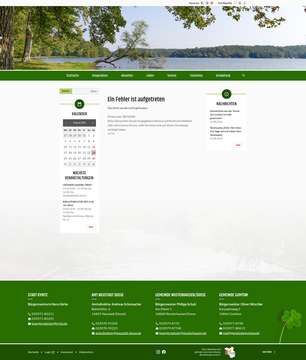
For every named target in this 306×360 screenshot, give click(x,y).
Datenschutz (86, 351)
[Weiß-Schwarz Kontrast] (207, 3)
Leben (150, 75)
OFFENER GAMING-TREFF (77, 184)
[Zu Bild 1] (151, 67)
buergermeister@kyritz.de (49, 323)
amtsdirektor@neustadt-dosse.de (118, 333)
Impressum (67, 351)
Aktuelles (127, 75)
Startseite (72, 75)
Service (171, 75)
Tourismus (196, 75)
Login (50, 352)
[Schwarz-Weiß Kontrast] (202, 3)
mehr (91, 227)
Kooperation (100, 75)
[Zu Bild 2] (155, 67)
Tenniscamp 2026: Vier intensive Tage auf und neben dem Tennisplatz (226, 131)
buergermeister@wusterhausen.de (182, 333)
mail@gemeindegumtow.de (241, 333)
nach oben (267, 352)
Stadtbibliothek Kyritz (74, 195)
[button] (293, 37)
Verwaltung (223, 75)
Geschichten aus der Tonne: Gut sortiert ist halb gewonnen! (225, 115)
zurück (111, 133)
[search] (243, 75)
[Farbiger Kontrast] (211, 3)
